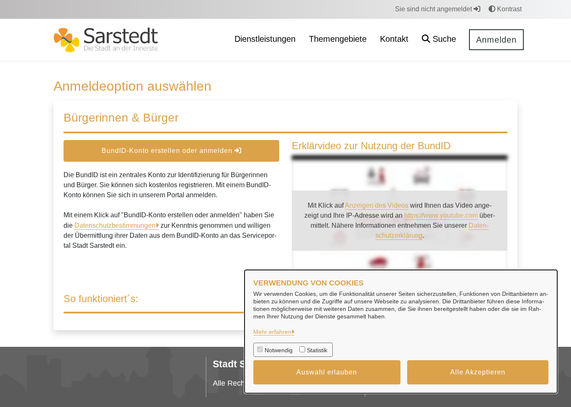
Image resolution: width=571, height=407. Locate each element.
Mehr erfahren (272, 331)
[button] (439, 40)
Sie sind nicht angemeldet (434, 9)
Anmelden (496, 39)
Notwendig (279, 350)
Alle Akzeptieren (477, 372)
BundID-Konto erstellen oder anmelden (168, 150)
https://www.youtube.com (441, 215)
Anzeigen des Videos (376, 205)
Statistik (317, 350)
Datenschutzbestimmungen (114, 225)
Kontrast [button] (508, 9)
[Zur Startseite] (105, 39)
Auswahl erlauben (326, 372)
